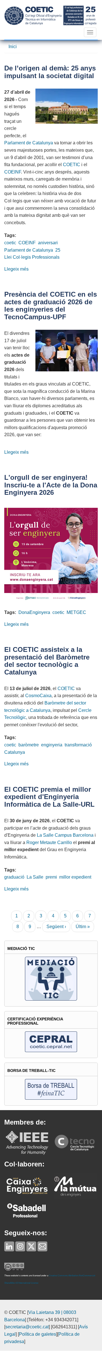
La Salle (35, 877)
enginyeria (51, 744)
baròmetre (28, 744)
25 (57, 250)
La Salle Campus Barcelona (65, 835)
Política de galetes (37, 1334)
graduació (14, 877)
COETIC (71, 164)
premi (51, 877)
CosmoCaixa (38, 695)
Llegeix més (16, 269)
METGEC (76, 612)
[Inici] (50, 15)
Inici (12, 46)
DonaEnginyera (34, 612)
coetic (10, 242)
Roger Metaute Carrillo (49, 842)
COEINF (12, 172)
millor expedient (75, 877)
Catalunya (14, 752)
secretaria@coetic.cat (27, 1326)
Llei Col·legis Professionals (32, 257)
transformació (78, 744)
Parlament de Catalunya (28, 142)
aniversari (48, 242)
